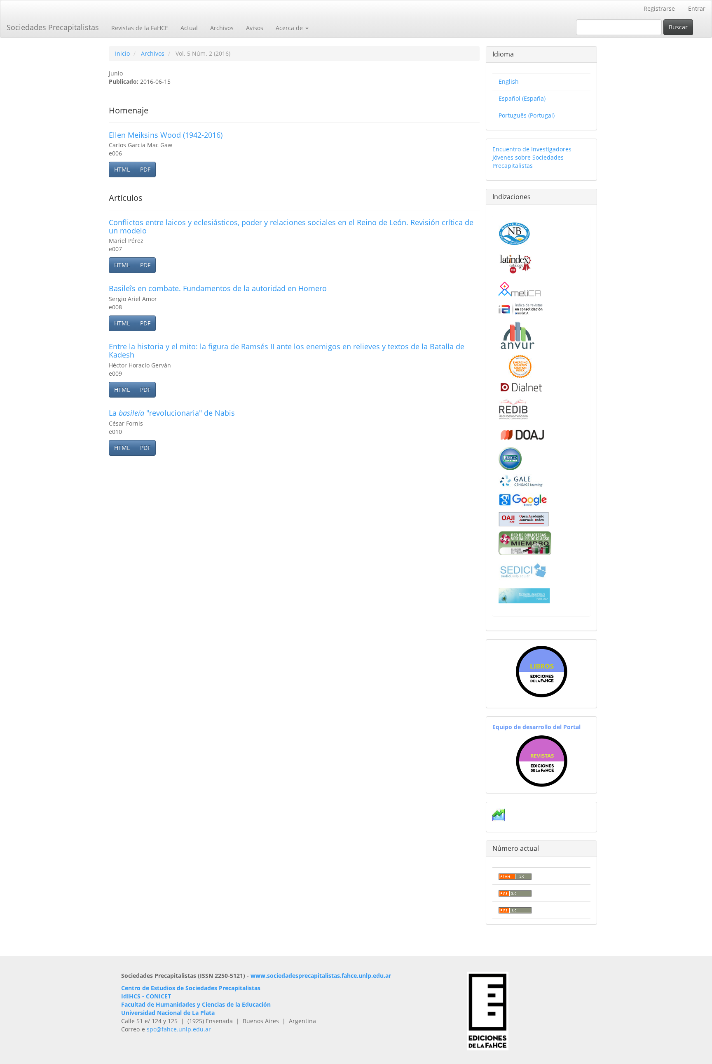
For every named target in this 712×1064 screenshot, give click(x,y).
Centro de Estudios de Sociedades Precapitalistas (190, 988)
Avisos (254, 28)
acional (172, 1013)
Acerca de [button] (290, 28)
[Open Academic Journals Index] (524, 519)
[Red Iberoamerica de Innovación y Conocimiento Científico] (513, 408)
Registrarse (659, 8)
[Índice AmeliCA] (521, 309)
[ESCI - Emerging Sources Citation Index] (520, 366)
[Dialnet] (521, 387)
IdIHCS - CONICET (146, 996)
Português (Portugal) (527, 115)
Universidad (138, 1013)
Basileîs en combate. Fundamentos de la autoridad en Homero (218, 288)
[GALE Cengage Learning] (521, 481)
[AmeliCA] (520, 290)
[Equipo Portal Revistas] (541, 760)
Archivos (222, 28)
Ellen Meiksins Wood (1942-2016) (165, 135)
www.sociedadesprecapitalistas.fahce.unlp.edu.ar (321, 975)
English (509, 81)
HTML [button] (122, 169)
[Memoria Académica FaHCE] (524, 595)
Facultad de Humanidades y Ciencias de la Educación (196, 1004)
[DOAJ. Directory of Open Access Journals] (522, 433)
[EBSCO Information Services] (510, 457)
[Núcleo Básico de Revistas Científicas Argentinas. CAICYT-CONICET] (514, 232)
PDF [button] (145, 169)
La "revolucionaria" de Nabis (172, 413)
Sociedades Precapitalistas (53, 27)
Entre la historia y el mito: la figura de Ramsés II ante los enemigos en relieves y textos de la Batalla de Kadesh (286, 350)
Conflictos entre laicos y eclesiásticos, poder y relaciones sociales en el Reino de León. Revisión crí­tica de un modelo (291, 226)
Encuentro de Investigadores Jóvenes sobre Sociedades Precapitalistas (531, 157)
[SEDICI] (523, 570)
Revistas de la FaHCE (139, 28)
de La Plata (198, 1013)
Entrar (696, 8)
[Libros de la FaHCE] (541, 671)
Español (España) (522, 98)
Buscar (678, 27)
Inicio (122, 53)
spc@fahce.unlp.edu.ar (179, 1029)
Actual (189, 28)
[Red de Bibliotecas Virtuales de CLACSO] (525, 542)
